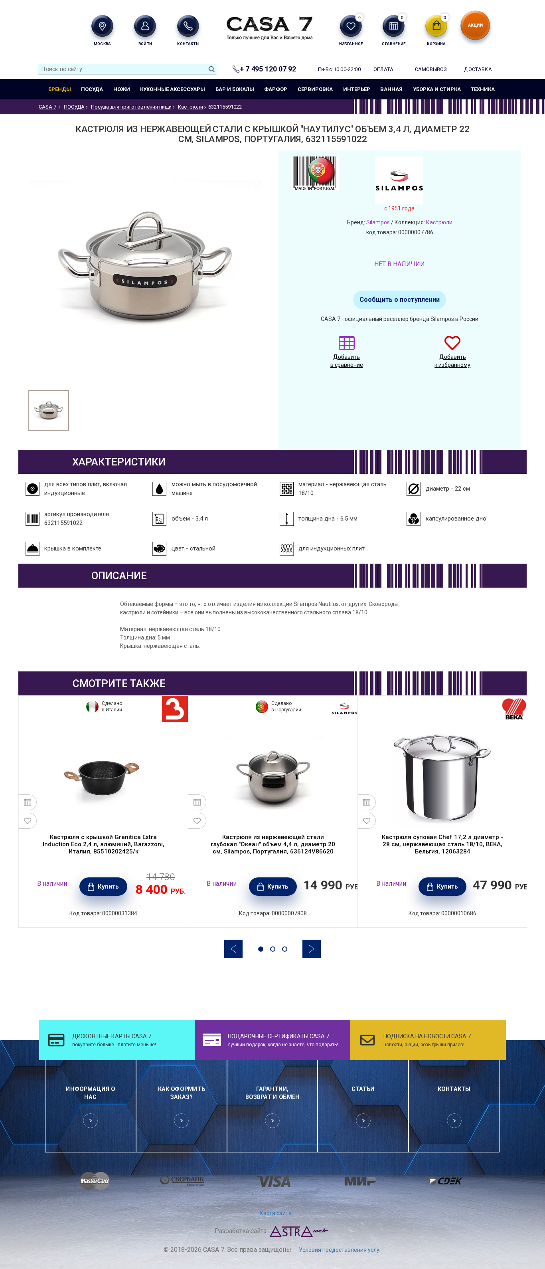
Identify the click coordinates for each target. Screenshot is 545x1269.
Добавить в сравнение (346, 361)
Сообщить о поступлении (399, 299)
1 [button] (260, 949)
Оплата (383, 69)
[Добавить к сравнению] (28, 802)
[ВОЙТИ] (145, 26)
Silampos (378, 222)
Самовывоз (430, 69)
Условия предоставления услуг (340, 1250)
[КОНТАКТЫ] (188, 26)
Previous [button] (233, 949)
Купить (108, 886)
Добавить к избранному (452, 361)
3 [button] (284, 949)
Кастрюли (439, 222)
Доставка (478, 69)
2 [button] (272, 949)
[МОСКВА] (102, 26)
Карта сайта (276, 1213)
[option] (48, 410)
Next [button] (311, 949)
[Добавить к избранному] (28, 821)
